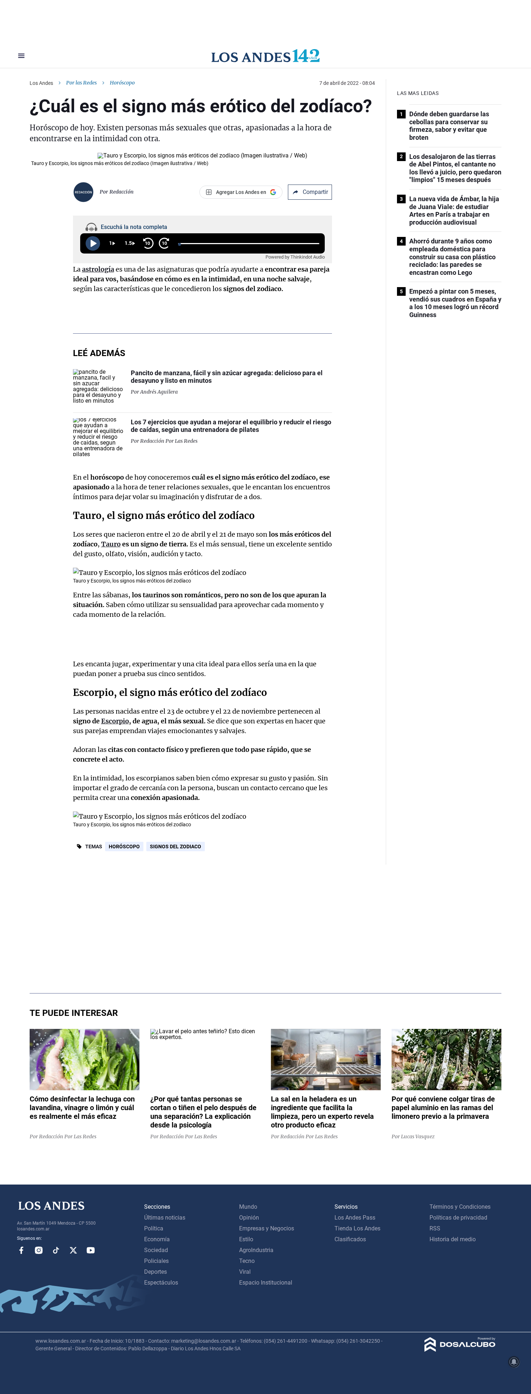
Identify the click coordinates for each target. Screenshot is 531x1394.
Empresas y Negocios (266, 1228)
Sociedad (156, 1250)
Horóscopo (124, 846)
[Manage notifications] (514, 1362)
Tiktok (56, 1250)
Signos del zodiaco (175, 846)
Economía (157, 1239)
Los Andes (41, 83)
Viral (245, 1271)
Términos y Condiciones (460, 1206)
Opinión (249, 1217)
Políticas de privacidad (458, 1217)
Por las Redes (81, 82)
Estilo (246, 1239)
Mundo (248, 1206)
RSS (434, 1228)
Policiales (156, 1260)
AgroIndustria (256, 1250)
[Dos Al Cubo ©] (460, 1349)
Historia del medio (452, 1239)
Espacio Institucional (265, 1282)
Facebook (21, 1250)
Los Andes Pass (354, 1217)
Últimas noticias (164, 1217)
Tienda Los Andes (357, 1228)
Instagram (38, 1250)
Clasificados (350, 1239)
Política (153, 1228)
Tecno (247, 1260)
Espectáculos (161, 1282)
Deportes (155, 1271)
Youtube (90, 1250)
